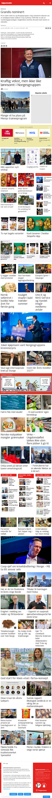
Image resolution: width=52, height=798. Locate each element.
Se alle (49, 145)
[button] (3, 127)
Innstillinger (46, 796)
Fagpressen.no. (6, 788)
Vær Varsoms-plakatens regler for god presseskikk (43, 771)
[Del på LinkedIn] (48, 28)
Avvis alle (27, 794)
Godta (20, 794)
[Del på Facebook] (46, 28)
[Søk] (44, 3)
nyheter (3, 43)
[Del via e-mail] (50, 28)
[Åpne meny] (49, 3)
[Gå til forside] (21, 3)
